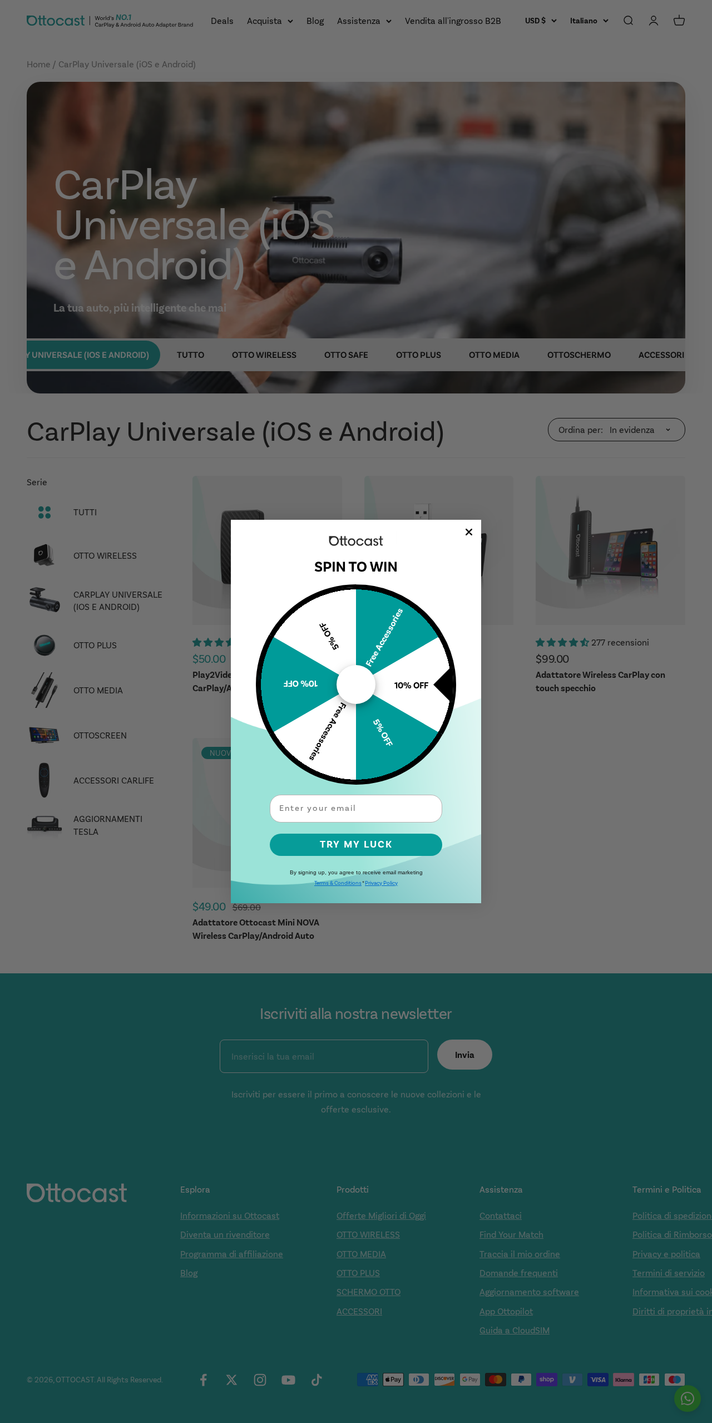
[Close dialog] (469, 532)
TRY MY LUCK (356, 844)
